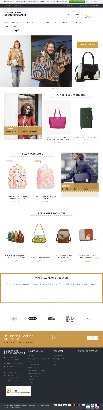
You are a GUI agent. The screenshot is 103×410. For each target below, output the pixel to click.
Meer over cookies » (92, 2)
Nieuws (31, 382)
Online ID (17, 407)
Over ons (31, 367)
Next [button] (99, 60)
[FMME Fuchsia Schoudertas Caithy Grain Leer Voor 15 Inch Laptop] (57, 117)
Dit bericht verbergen (77, 2)
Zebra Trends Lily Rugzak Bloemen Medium (17, 198)
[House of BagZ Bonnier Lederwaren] (15, 13)
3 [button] (47, 88)
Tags (54, 368)
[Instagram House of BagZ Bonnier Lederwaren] (33, 389)
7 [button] (59, 88)
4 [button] (50, 88)
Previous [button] (3, 60)
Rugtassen (44, 23)
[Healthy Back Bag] (51, 318)
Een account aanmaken (92, 5)
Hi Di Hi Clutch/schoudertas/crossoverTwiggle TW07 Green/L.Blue (39, 257)
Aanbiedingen (57, 362)
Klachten (31, 356)
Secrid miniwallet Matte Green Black (85, 139)
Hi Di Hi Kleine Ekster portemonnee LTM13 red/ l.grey (87, 257)
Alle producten (58, 356)
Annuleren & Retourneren (37, 370)
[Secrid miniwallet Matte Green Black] (86, 117)
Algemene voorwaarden (36, 373)
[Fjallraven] (32, 318)
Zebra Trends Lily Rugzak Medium (45, 198)
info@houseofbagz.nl (14, 363)
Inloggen (79, 5)
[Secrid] (89, 318)
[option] (51, 61)
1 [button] (41, 88)
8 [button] (62, 88)
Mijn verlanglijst (68, 5)
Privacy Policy (33, 376)
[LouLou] (70, 318)
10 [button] (65, 298)
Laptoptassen (18, 23)
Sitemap (31, 379)
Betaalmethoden (34, 364)
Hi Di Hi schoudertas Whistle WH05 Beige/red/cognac (64, 257)
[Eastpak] (13, 318)
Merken (16, 26)
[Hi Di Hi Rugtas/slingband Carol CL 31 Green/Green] (15, 233)
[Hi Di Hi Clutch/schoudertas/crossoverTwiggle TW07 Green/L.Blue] (39, 233)
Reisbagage (32, 23)
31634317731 (18, 5)
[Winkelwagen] (15, 30)
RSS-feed (56, 371)
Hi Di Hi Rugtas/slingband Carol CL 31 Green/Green (15, 257)
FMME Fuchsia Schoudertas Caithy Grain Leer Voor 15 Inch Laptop (57, 139)
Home (6, 23)
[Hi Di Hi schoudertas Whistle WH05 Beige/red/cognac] (64, 233)
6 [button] (56, 88)
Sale (8, 26)
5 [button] (53, 88)
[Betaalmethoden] (55, 405)
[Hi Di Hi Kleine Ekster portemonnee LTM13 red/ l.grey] (88, 233)
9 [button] (62, 298)
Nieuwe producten (59, 359)
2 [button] (44, 88)
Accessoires (76, 23)
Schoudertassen (60, 23)
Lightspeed (45, 405)
